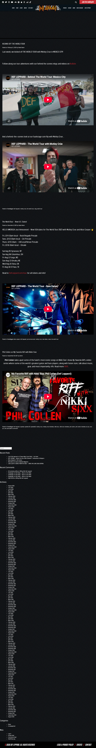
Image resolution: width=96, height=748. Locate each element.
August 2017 (11, 675)
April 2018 (10, 661)
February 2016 (11, 706)
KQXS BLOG (11, 478)
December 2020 (12, 605)
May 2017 (10, 680)
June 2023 (10, 552)
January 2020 (11, 624)
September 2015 (12, 715)
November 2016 (12, 690)
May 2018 (10, 659)
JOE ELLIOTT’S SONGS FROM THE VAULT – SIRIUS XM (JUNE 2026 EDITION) (26, 463)
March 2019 (11, 641)
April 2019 (10, 640)
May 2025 (10, 512)
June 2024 (10, 531)
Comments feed (12, 737)
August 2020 (11, 612)
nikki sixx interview (64, 426)
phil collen (72, 426)
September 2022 (12, 568)
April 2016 (10, 703)
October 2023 (11, 545)
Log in (9, 733)
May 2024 (10, 533)
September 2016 (12, 694)
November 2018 (12, 648)
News (13, 8)
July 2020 (10, 613)
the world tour (30, 209)
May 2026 (10, 491)
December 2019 (12, 626)
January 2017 (11, 687)
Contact (88, 744)
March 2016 (11, 704)
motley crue (23, 209)
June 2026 (10, 489)
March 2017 (11, 683)
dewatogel (10, 474)
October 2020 (11, 608)
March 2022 (11, 578)
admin (21, 356)
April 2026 (10, 493)
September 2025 (12, 505)
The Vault (30, 8)
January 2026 (11, 498)
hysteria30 (33, 426)
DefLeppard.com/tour (18, 273)
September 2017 (12, 673)
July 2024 (10, 529)
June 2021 (10, 594)
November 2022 (12, 564)
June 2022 (10, 573)
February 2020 (11, 622)
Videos (69, 8)
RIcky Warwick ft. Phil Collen (15, 460)
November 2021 (12, 585)
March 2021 (11, 599)
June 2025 (10, 510)
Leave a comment (13, 428)
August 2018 (11, 654)
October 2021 (11, 587)
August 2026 (11, 486)
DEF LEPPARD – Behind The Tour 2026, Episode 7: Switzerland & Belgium (26, 458)
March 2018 (11, 662)
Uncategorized (11, 726)
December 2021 (12, 584)
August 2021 (11, 591)
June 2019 (10, 636)
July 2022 (10, 571)
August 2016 (11, 696)
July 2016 (10, 697)
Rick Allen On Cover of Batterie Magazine (18, 462)
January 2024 (11, 540)
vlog (36, 209)
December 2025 (12, 500)
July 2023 (10, 550)
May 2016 (10, 701)
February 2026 (11, 496)
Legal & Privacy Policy (65, 744)
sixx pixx (6, 428)
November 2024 (12, 522)
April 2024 (10, 535)
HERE (66, 366)
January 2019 (11, 645)
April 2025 (10, 514)
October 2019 (11, 629)
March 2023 (11, 557)
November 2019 (12, 627)
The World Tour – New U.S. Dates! (14, 222)
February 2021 (11, 601)
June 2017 (10, 678)
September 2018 (12, 652)
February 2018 (11, 664)
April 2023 (10, 556)
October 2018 (11, 650)
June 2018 (10, 657)
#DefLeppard (87, 8)
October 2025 (11, 503)
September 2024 (12, 526)
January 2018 (11, 666)
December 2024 (12, 521)
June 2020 (10, 615)
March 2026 (11, 494)
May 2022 (10, 575)
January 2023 (11, 561)
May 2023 (10, 554)
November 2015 (12, 711)
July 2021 (10, 592)
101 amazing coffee (13, 471)
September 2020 (12, 610)
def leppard (17, 209)
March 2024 (11, 536)
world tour (39, 209)
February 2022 (11, 580)
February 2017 (11, 685)
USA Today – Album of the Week (23, 473)
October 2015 (11, 713)
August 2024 (11, 528)
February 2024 (11, 538)
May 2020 (10, 617)
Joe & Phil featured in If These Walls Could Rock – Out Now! (23, 456)
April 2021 (10, 598)
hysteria (22, 426)
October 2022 (11, 566)
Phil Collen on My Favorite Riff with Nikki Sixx (19, 352)
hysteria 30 (27, 426)
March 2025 (11, 515)
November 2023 (12, 543)
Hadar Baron (21, 47)
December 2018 (12, 647)
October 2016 (11, 692)
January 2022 (11, 582)
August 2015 (11, 717)
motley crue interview (48, 426)
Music (25, 8)
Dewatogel (10, 473)
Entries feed (11, 735)
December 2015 (12, 710)
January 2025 (11, 519)
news (49, 339)
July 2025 (10, 508)
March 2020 (11, 620)
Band (74, 8)
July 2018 (10, 655)
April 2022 (10, 577)
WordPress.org (11, 739)
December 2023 (12, 542)
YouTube (73, 64)
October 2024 (11, 524)
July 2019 (10, 634)
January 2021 (11, 603)
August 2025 (11, 507)
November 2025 (12, 501)
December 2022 (12, 563)
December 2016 (12, 689)
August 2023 (11, 549)
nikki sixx (56, 426)
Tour (17, 8)
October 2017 (11, 671)
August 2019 (11, 633)
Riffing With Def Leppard (26, 471)
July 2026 (10, 487)
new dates (45, 339)
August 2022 (11, 570)
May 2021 (10, 596)
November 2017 (12, 669)
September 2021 (12, 589)
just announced (31, 339)
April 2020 (10, 619)
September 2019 (12, 631)
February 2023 (11, 559)
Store (21, 8)
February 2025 (11, 517)
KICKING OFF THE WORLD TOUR (13, 44)
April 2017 (10, 682)
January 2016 (11, 708)
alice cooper (17, 339)
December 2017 (12, 668)
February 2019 (11, 643)
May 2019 (10, 638)
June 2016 (10, 699)
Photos (64, 8)
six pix (87, 426)
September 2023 (12, 547)
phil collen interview (81, 426)
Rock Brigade (80, 8)
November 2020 (12, 606)
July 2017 (10, 676)
